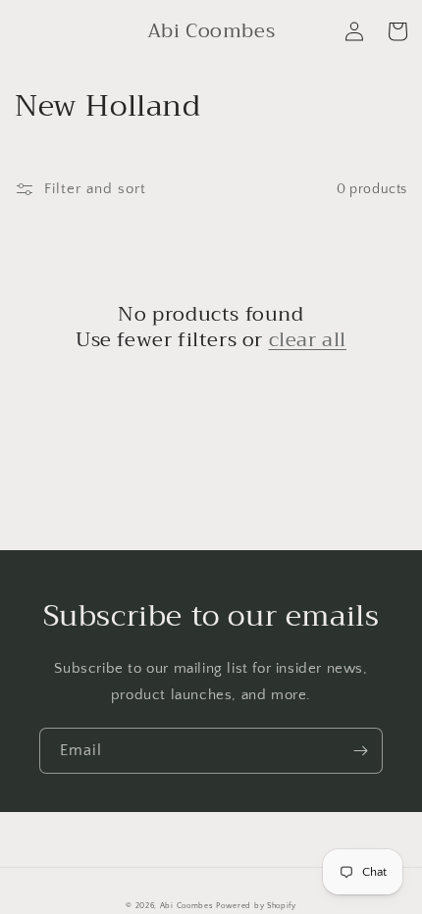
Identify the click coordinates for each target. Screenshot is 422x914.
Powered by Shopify (256, 905)
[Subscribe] (360, 751)
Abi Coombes (187, 905)
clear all (307, 340)
